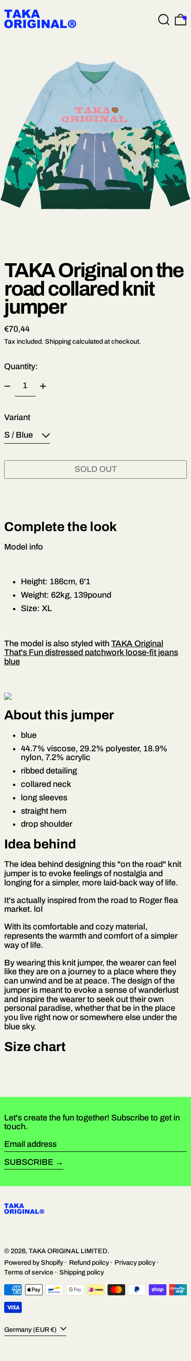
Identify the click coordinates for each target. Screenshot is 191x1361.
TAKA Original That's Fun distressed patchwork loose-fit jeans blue (91, 653)
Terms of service (28, 1272)
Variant (17, 417)
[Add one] (43, 386)
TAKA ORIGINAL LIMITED (68, 1251)
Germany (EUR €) (31, 1329)
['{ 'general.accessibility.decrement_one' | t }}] (7, 386)
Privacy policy (135, 1262)
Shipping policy (81, 1272)
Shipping (58, 341)
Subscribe (28, 1162)
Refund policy (89, 1262)
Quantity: (21, 366)
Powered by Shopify (33, 1262)
